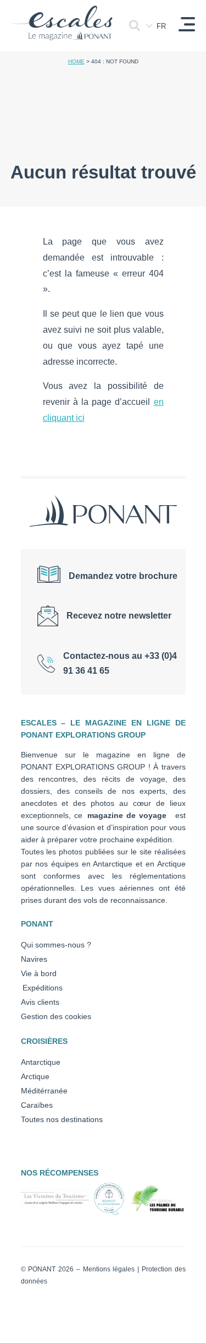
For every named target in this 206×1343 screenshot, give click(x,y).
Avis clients (40, 1002)
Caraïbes (37, 1105)
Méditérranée (44, 1090)
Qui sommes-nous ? (56, 944)
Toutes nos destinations (62, 1119)
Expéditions (42, 987)
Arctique (35, 1076)
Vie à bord (39, 973)
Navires (34, 959)
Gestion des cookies (56, 1016)
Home (76, 61)
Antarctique (40, 1062)
